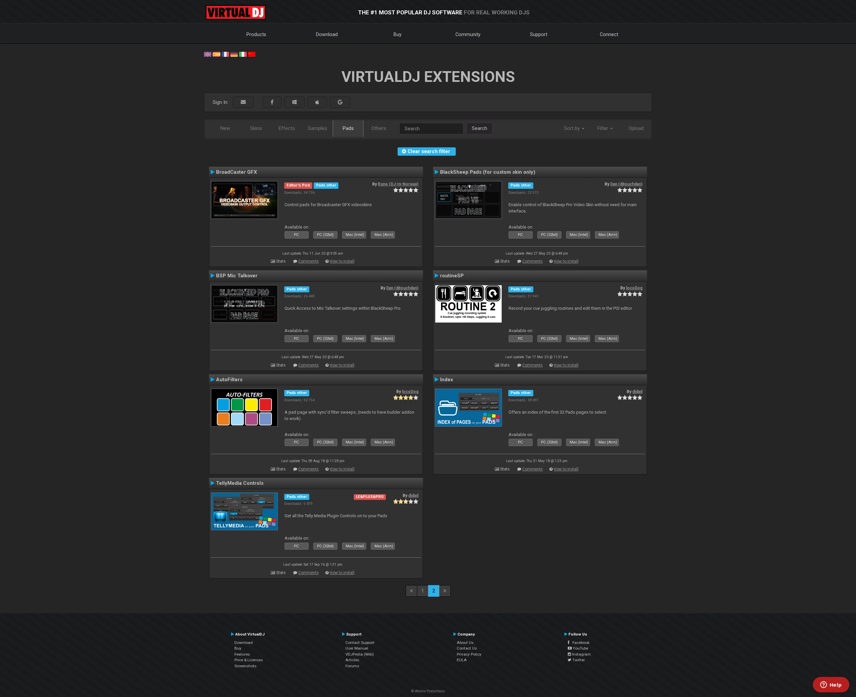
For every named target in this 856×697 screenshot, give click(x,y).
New (225, 128)
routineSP (452, 276)
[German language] (234, 54)
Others (378, 128)
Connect (609, 34)
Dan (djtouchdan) (626, 184)
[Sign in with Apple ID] (317, 102)
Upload (636, 128)
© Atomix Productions (428, 691)
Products (256, 34)
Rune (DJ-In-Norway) (398, 184)
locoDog (634, 288)
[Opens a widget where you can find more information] (831, 685)
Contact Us (467, 648)
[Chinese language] (251, 54)
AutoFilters (229, 380)
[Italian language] (242, 54)
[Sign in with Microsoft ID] (294, 102)
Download (327, 34)
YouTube (580, 648)
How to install (342, 261)
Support (538, 34)
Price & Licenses (248, 660)
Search (479, 128)
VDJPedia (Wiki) (359, 654)
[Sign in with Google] (340, 102)
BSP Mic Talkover (236, 276)
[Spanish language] (216, 54)
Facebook (579, 642)
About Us (465, 642)
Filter (604, 128)
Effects (287, 128)
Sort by (572, 128)
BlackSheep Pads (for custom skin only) (487, 172)
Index (446, 380)
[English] (207, 54)
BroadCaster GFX (236, 172)
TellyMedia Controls (239, 483)
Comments (308, 261)
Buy (398, 34)
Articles (352, 660)
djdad (637, 391)
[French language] (225, 54)
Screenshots (245, 666)
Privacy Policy (469, 654)
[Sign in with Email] (243, 102)
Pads (348, 128)
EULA (462, 660)
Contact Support (359, 642)
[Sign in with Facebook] (272, 102)
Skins (256, 128)
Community (467, 34)
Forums (352, 666)
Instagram (581, 654)
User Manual (356, 648)
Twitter (578, 660)
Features (242, 654)
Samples (317, 128)
